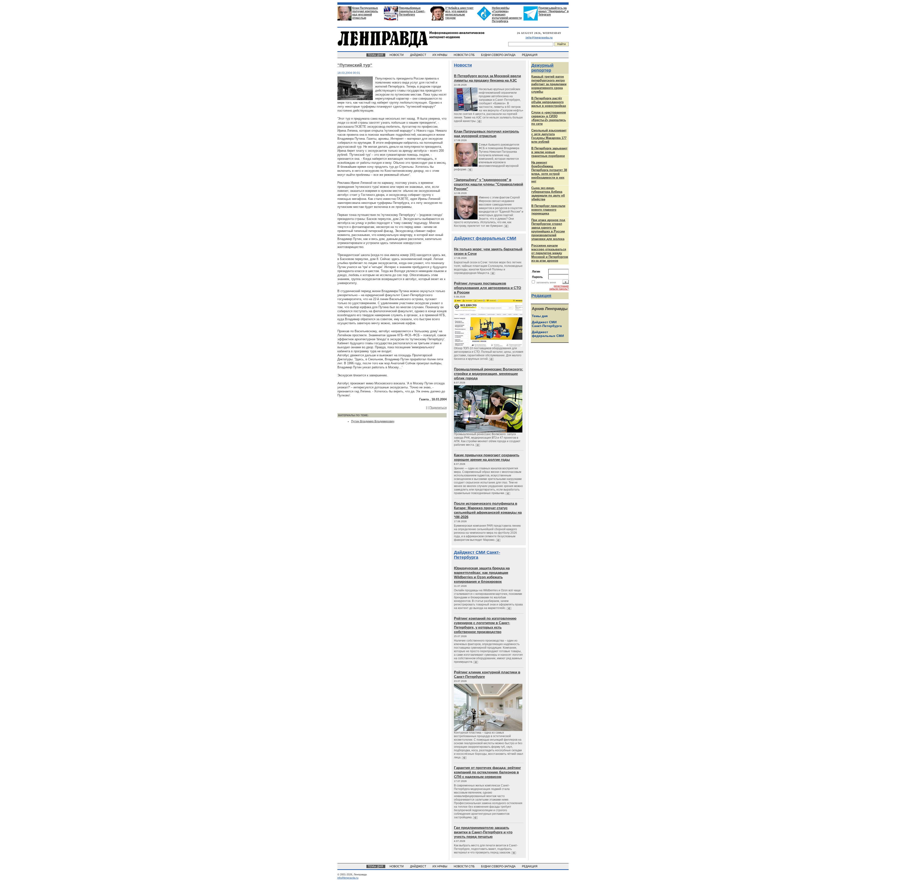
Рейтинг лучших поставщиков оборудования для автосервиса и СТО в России (487, 287)
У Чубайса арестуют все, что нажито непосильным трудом (459, 13)
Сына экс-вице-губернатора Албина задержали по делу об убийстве (548, 193)
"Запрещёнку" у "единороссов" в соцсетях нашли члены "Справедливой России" (488, 184)
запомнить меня (546, 282)
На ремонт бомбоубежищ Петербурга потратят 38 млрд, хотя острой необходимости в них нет (549, 172)
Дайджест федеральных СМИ (485, 238)
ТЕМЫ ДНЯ (375, 55)
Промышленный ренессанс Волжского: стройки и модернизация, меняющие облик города (488, 373)
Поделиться (438, 407)
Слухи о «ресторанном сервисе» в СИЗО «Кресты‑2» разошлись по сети (548, 118)
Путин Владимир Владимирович (372, 421)
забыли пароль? (559, 288)
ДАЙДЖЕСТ (418, 55)
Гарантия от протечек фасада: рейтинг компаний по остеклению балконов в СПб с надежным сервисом (487, 772)
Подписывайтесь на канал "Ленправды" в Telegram (553, 11)
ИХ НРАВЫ (440, 55)
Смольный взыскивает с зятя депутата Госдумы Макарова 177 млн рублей (548, 136)
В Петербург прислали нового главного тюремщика (548, 209)
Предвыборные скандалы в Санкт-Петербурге (412, 11)
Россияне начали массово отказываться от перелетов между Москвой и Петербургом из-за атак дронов (549, 253)
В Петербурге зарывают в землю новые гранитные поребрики (549, 152)
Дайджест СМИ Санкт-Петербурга (477, 555)
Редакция (541, 295)
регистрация (561, 286)
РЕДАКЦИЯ (530, 55)
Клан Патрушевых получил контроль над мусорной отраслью (365, 13)
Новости (463, 65)
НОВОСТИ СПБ (464, 55)
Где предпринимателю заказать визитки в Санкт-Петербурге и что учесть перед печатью (483, 832)
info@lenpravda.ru (539, 37)
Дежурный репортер (542, 68)
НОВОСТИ (397, 55)
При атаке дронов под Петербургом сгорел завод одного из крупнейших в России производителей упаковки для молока (548, 229)
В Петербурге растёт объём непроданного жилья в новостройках (548, 102)
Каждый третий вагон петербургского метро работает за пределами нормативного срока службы (548, 84)
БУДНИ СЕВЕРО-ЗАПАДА (499, 55)
